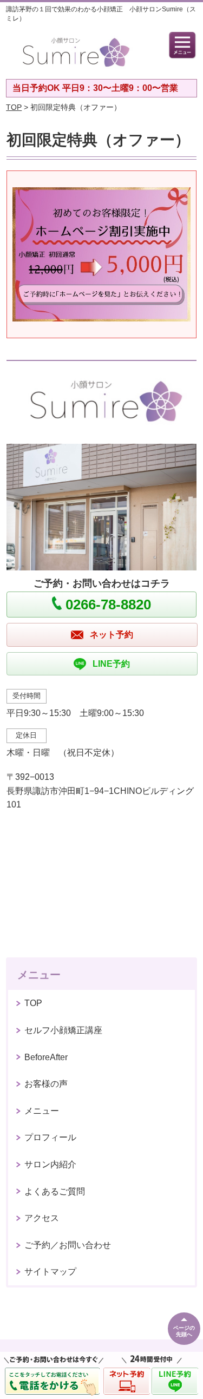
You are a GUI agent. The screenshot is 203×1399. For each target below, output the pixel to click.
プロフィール (50, 1137)
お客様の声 (46, 1083)
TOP (14, 107)
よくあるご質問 (54, 1191)
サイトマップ (50, 1271)
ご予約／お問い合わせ (67, 1245)
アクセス (41, 1218)
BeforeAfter (46, 1057)
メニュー (41, 1110)
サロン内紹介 (50, 1164)
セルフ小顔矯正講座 (63, 1030)
